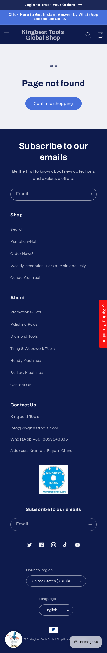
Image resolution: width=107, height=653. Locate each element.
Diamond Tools (24, 337)
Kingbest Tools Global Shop (46, 639)
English (51, 610)
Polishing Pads (23, 324)
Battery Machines (26, 373)
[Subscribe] (90, 194)
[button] (7, 35)
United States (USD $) (51, 581)
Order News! (21, 254)
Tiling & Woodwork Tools (32, 349)
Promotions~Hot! (25, 312)
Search (17, 229)
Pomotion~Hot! (23, 242)
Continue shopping (53, 103)
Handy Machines (25, 361)
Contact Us (20, 385)
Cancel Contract (25, 278)
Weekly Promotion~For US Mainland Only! (48, 266)
